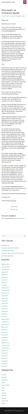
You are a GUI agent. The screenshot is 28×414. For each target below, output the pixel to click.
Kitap (3, 388)
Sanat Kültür (5, 401)
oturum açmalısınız (19, 218)
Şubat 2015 (5, 329)
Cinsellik (4, 374)
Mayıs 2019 (5, 272)
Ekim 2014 (4, 340)
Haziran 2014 (5, 348)
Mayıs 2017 (5, 282)
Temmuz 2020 (5, 267)
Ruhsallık (18, 16)
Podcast (4, 393)
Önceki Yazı (14, 206)
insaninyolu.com (8, 2)
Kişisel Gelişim (5, 385)
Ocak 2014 (4, 361)
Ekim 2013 (4, 363)
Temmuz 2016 (5, 290)
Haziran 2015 (5, 324)
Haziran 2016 (5, 293)
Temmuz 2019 (5, 269)
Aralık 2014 (5, 335)
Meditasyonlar (5, 245)
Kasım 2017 (5, 280)
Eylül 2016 (4, 285)
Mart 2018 (4, 277)
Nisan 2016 (5, 298)
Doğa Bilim (5, 380)
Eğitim (3, 382)
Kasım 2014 (5, 337)
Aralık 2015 (5, 308)
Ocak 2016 (4, 306)
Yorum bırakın (5, 16)
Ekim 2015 (4, 314)
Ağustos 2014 (5, 342)
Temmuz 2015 (5, 321)
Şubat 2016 (5, 303)
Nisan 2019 (5, 274)
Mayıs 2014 (5, 350)
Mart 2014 (4, 356)
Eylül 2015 (4, 316)
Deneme (12, 16)
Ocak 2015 (4, 332)
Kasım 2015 (5, 311)
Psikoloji (4, 395)
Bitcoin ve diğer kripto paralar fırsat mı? (13, 253)
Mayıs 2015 (5, 327)
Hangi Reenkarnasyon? (8, 250)
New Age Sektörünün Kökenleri (10, 248)
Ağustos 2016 (5, 288)
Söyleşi (3, 403)
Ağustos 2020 (5, 264)
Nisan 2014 (5, 353)
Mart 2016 (4, 301)
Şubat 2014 (5, 358)
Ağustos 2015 (5, 319)
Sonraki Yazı (14, 209)
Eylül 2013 (4, 366)
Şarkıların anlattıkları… (8, 256)
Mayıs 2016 (5, 295)
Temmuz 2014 (5, 345)
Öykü (3, 390)
